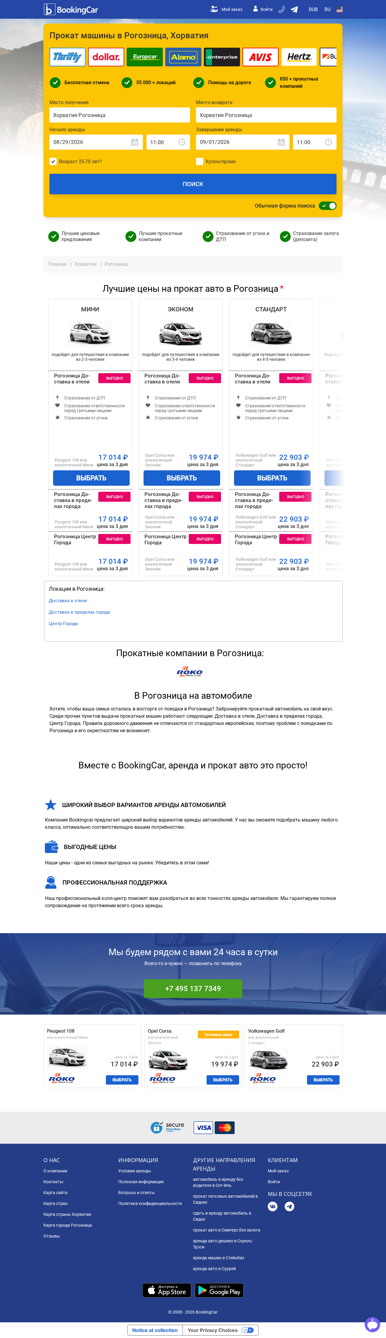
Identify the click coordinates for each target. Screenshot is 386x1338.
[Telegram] (289, 1207)
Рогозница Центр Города (75, 539)
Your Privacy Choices (213, 1330)
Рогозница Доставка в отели (72, 379)
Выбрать (91, 478)
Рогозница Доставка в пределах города (73, 500)
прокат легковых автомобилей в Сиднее (225, 1199)
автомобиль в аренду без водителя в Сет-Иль (218, 1182)
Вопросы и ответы (136, 1192)
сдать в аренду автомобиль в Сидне (222, 1216)
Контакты (53, 1181)
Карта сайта (55, 1192)
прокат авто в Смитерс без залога (226, 1230)
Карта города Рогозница (67, 1225)
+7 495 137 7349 (193, 988)
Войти (267, 9)
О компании (55, 1170)
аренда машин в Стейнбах (218, 1257)
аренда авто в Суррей (214, 1268)
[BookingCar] (71, 9)
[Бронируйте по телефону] (282, 9)
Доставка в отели (68, 600)
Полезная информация (141, 1181)
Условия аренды (134, 1170)
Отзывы (51, 1236)
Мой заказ (232, 9)
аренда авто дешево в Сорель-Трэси (223, 1243)
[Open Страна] (340, 9)
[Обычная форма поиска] (326, 206)
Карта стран (55, 1203)
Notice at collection (155, 1330)
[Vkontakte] (272, 1207)
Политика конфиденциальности (150, 1203)
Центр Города (63, 623)
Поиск (193, 184)
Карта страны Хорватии (67, 1214)
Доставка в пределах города (79, 612)
